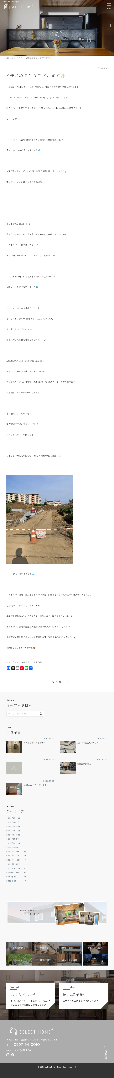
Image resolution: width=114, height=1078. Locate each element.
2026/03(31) (12, 839)
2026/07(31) (12, 822)
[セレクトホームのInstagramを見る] (7, 1054)
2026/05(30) (13, 831)
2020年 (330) (13, 873)
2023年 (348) (13, 860)
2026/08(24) (13, 818)
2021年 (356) (13, 868)
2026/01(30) (12, 848)
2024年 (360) (13, 856)
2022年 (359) (13, 864)
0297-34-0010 (27, 1045)
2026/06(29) (13, 827)
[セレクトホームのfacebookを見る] (12, 1054)
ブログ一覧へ (57, 682)
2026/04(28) (13, 835)
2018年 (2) (12, 881)
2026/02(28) (13, 843)
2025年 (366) (13, 852)
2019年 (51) (12, 877)
